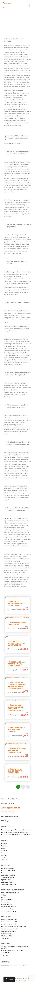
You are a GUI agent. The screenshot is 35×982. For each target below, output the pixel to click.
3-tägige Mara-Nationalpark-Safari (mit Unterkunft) (16, 603)
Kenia (3, 848)
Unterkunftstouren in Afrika (9, 922)
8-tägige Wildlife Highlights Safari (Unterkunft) (15, 771)
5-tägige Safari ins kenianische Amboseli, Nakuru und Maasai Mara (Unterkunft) (17, 685)
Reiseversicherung (7, 904)
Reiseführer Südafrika (8, 875)
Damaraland (14, 832)
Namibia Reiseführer (7, 868)
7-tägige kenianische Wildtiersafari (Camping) (16, 729)
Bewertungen (5, 902)
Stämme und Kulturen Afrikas (10, 929)
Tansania (4, 853)
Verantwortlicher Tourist (8, 907)
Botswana (4, 846)
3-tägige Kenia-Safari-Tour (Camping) (17, 623)
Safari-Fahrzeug (6, 933)
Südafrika (4, 850)
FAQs (3, 897)
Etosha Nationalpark (7, 830)
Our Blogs (5, 821)
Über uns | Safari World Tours (10, 893)
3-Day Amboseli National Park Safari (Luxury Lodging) (16, 643)
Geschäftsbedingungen (9, 909)
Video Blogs (5, 938)
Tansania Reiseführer (8, 877)
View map (4, 955)
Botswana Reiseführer (8, 870)
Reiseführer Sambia (7, 882)
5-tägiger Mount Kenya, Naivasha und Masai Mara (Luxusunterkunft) (16, 708)
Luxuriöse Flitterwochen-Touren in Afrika (13, 927)
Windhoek (27, 834)
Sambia (3, 857)
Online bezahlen (6, 900)
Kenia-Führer (5, 873)
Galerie (3, 895)
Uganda (4, 855)
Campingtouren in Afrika (9, 920)
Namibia (4, 843)
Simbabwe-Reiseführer (8, 884)
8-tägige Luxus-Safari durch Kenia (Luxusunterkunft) (17, 750)
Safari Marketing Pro (20, 981)
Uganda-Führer (6, 880)
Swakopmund (24, 832)
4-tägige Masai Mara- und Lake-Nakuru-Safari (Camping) (16, 664)
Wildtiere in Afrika (6, 936)
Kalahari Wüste (6, 834)
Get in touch (5, 965)
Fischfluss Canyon (17, 834)
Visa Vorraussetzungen (8, 911)
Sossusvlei (18, 830)
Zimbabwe (4, 860)
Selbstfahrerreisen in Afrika (9, 924)
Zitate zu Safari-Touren (8, 931)
